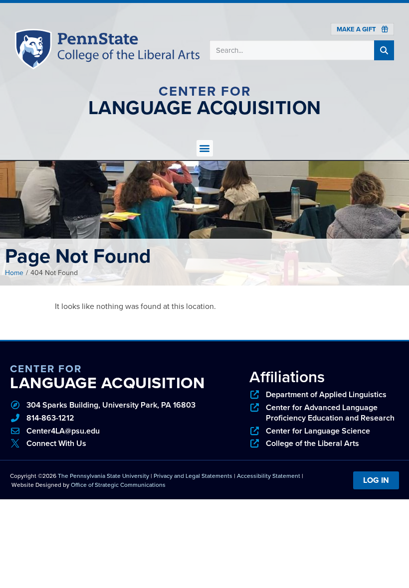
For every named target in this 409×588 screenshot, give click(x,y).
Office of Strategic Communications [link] (118, 484)
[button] (205, 148)
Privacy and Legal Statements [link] (193, 475)
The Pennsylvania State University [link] (103, 475)
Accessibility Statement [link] (268, 475)
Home (14, 273)
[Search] (384, 50)
